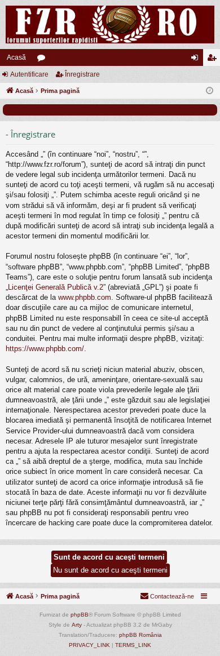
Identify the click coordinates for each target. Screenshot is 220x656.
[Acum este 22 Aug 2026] (209, 91)
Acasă (16, 57)
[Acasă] (110, 24)
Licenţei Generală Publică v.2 (55, 287)
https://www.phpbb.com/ (45, 348)
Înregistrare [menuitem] (214, 60)
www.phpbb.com (84, 297)
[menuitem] (167, 596)
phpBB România (140, 635)
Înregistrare (82, 74)
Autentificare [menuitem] (197, 60)
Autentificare (29, 74)
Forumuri (43, 60)
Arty (77, 625)
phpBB (80, 614)
